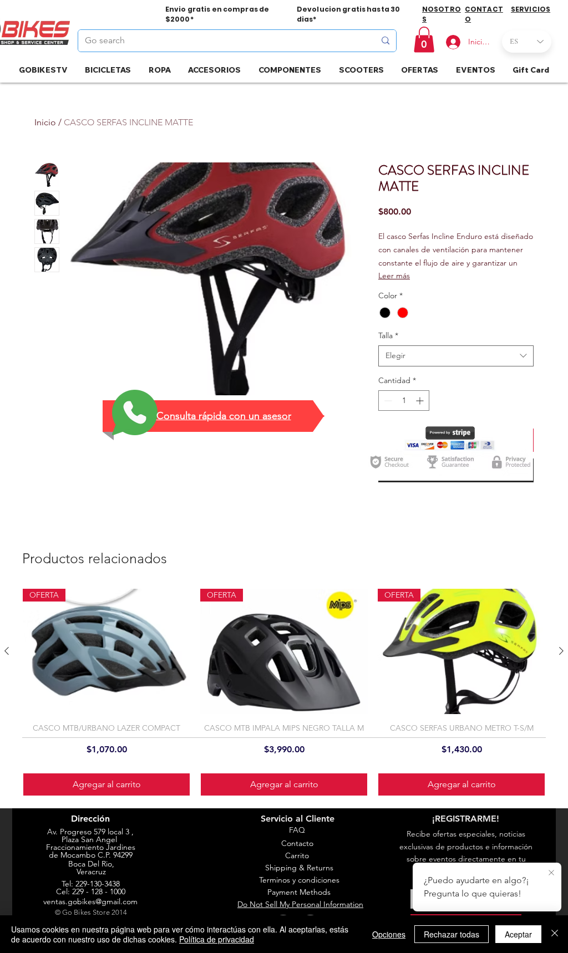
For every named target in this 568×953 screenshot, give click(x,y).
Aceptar (518, 934)
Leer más (394, 276)
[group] (284, 692)
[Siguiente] (561, 651)
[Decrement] (387, 400)
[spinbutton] (404, 400)
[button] (424, 40)
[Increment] (421, 400)
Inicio (45, 122)
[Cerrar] (554, 934)
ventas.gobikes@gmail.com (90, 901)
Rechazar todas (451, 934)
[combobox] (456, 355)
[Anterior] (6, 651)
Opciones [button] (388, 934)
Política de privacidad (216, 939)
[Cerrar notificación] (551, 873)
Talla (388, 335)
